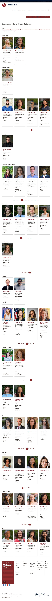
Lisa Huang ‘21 (31, 543)
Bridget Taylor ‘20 (7, 257)
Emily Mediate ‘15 (31, 322)
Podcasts (46, 567)
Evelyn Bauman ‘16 (7, 50)
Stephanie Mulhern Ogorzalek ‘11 (44, 323)
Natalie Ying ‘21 (43, 506)
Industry (35, 16)
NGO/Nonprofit (7, 30)
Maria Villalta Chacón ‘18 (43, 544)
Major (39, 16)
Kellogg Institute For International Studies (9, 594)
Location (30, 16)
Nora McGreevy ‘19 (7, 399)
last (38, 130)
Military (3, 30)
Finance (33, 29)
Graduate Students (31, 570)
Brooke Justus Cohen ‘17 (32, 431)
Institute (17, 563)
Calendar (37, 10)
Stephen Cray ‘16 (6, 291)
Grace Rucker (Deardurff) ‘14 (18, 363)
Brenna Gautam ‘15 (7, 431)
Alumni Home (47, 16)
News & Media (43, 10)
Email (4, 577)
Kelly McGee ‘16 (43, 431)
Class (42, 16)
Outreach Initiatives (17, 568)
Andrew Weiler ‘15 (7, 112)
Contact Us (19, 596)
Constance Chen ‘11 (7, 82)
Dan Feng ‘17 (6, 506)
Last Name (5, 572)
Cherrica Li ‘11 (18, 322)
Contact (17, 565)
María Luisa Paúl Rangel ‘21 (19, 400)
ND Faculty (39, 563)
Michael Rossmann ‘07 (7, 150)
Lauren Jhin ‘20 (31, 470)
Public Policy (13, 30)
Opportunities (31, 10)
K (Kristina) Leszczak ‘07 (5, 323)
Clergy (15, 29)
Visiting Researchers (40, 565)
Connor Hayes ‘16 (19, 431)
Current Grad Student (19, 29)
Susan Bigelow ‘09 (7, 219)
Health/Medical (41, 29)
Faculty (31, 568)
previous (17, 130)
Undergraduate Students (32, 573)
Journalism (46, 29)
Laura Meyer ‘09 (18, 506)
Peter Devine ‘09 (18, 219)
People (18, 10)
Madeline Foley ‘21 (19, 50)
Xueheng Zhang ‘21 (44, 112)
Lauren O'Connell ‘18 (7, 363)
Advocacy (3, 29)
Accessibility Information (6, 597)
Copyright (3, 593)
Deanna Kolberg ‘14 (44, 470)
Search (48, 11)
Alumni (24, 565)
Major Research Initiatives (32, 564)
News (46, 565)
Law (49, 29)
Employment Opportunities (18, 572)
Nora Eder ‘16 (18, 543)
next (35, 130)
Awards (17, 569)
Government (37, 29)
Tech (16, 30)
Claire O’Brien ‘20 (31, 506)
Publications (32, 566)
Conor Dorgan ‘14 (19, 291)
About (13, 10)
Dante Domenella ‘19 (44, 179)
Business (11, 29)
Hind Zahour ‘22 (31, 112)
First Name (5, 568)
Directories (25, 563)
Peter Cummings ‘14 (32, 179)
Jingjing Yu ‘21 (18, 112)
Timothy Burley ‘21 (7, 543)
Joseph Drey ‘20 (31, 219)
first (14, 130)
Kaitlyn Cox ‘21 (18, 179)
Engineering (29, 29)
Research (24, 10)
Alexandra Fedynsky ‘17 (19, 471)
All (26, 16)
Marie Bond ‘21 (6, 179)
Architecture (8, 29)
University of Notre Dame (12, 593)
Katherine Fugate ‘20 (44, 219)
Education (25, 29)
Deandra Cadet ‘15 (7, 470)
